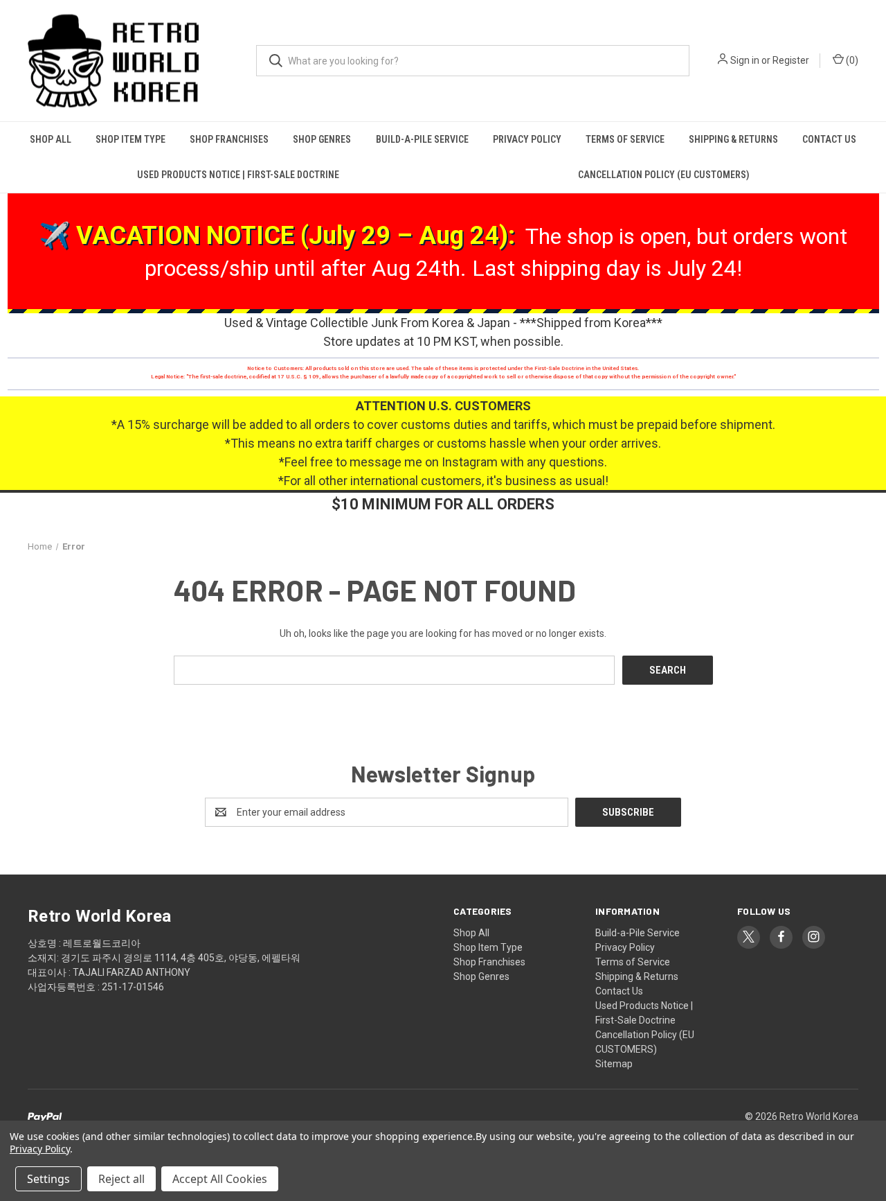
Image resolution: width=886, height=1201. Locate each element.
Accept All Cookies (219, 1178)
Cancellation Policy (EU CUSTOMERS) (664, 174)
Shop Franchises (229, 139)
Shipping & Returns (733, 139)
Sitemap (614, 1063)
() (851, 60)
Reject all (121, 1178)
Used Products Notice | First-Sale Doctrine (238, 174)
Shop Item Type (130, 139)
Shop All (50, 139)
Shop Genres (322, 139)
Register (790, 60)
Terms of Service (625, 139)
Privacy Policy (527, 139)
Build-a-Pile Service (422, 139)
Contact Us (829, 139)
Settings (48, 1178)
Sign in (744, 60)
